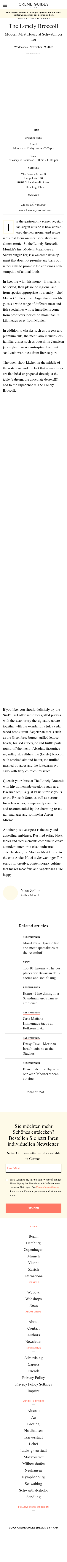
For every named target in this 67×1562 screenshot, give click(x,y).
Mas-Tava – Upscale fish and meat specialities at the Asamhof (41, 947)
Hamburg (33, 1242)
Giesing (33, 1423)
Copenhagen (33, 1249)
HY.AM (54, 1527)
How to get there (35, 187)
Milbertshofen (33, 1463)
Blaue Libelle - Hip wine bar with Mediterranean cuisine (41, 1073)
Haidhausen (33, 1430)
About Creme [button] (33, 1312)
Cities (33, 1226)
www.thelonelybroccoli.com (35, 210)
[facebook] (19, 1516)
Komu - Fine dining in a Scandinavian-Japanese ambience (41, 998)
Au (33, 1417)
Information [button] (33, 1348)
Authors (33, 1334)
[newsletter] (47, 1516)
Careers (33, 1364)
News (33, 1305)
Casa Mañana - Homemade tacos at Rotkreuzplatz (38, 1023)
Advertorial (33, 53)
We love (33, 1292)
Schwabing (33, 1483)
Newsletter (33, 1341)
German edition (45, 15)
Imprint (33, 1390)
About (33, 1321)
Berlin (34, 1236)
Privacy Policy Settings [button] (33, 1384)
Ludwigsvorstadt (33, 1450)
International (33, 1275)
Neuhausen (33, 1470)
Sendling (33, 1496)
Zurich (33, 1269)
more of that (35, 1091)
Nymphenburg (33, 1476)
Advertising (33, 1357)
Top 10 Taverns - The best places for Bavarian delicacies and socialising (42, 973)
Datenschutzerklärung (47, 1187)
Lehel (33, 1443)
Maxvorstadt (34, 1456)
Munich (33, 1256)
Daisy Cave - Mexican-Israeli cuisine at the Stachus (40, 1048)
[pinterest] (38, 1516)
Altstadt (33, 1410)
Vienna (33, 1262)
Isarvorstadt (33, 1437)
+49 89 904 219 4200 (33, 205)
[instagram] (28, 1516)
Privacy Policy (33, 1377)
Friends (33, 1370)
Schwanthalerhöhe (33, 1490)
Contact (33, 1328)
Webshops (33, 1298)
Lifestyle (33, 1282)
